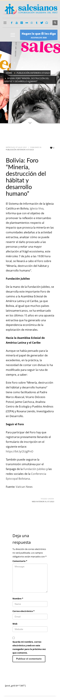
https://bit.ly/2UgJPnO (19, 451)
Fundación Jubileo (34, 469)
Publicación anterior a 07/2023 (20, 149)
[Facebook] (11, 22)
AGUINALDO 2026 (39, 35)
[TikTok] (36, 22)
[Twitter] (41, 22)
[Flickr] (26, 22)
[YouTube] (16, 22)
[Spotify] (46, 22)
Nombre (17, 598)
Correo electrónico (23, 611)
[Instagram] (21, 22)
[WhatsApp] (31, 22)
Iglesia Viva (37, 208)
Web (14, 623)
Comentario (19, 561)
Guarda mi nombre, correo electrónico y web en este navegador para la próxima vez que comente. (29, 647)
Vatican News (24, 487)
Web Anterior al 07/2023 (43, 501)
